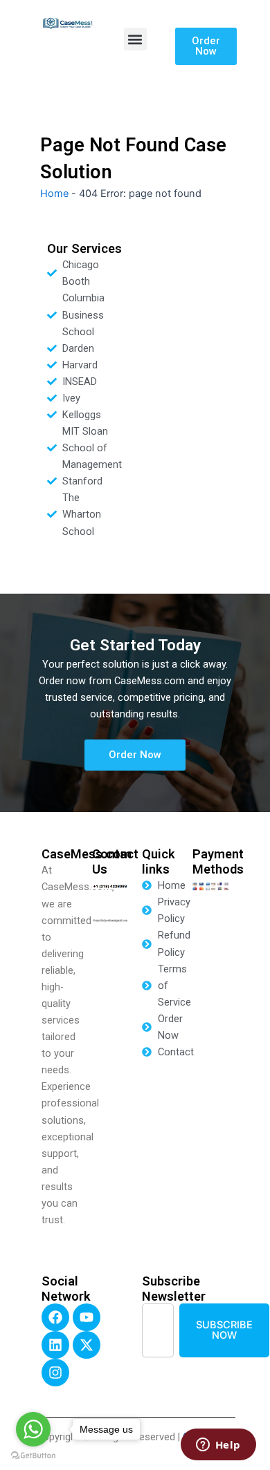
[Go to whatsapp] (33, 1429)
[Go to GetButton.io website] (33, 1455)
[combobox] (158, 1330)
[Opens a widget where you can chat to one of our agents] (218, 1446)
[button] (135, 39)
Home (54, 193)
